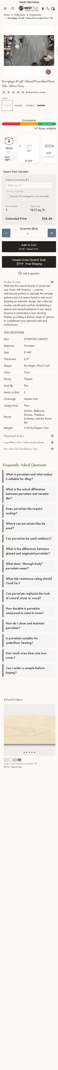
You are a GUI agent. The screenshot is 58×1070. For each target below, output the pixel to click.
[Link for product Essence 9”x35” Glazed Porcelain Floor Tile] (29, 730)
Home (7, 14)
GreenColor (35, 14)
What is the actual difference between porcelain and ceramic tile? (27, 493)
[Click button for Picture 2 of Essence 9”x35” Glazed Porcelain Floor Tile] (29, 752)
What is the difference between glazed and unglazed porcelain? (28, 551)
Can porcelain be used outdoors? (29, 538)
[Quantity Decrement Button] (6, 233)
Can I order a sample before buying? (25, 670)
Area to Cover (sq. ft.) (17, 179)
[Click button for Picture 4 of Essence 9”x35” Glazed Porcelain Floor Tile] (34, 752)
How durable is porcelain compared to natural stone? (25, 610)
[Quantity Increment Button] (52, 233)
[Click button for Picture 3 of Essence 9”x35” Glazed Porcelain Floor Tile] (32, 752)
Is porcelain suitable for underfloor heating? (22, 640)
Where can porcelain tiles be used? (25, 526)
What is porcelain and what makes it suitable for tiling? (29, 476)
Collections (19, 14)
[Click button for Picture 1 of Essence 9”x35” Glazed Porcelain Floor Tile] (27, 752)
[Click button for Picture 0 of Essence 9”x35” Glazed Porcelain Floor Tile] (24, 752)
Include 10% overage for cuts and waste (29, 196)
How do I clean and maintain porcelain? (25, 625)
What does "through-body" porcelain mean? (24, 566)
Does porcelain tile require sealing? (24, 511)
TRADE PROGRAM (29, 2)
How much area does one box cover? (26, 655)
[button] (29, 50)
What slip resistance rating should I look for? (29, 581)
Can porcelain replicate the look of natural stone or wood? (28, 596)
